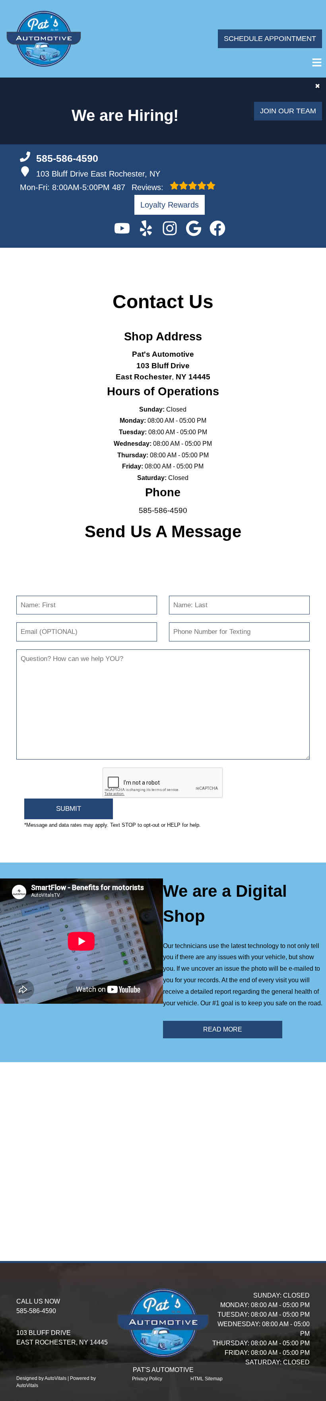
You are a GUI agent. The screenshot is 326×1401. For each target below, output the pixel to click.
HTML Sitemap (206, 1379)
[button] (122, 228)
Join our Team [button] (288, 111)
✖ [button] (317, 86)
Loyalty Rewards (169, 204)
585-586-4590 (163, 510)
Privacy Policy (147, 1379)
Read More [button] (222, 1029)
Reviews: (139, 187)
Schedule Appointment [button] (270, 39)
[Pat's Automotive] (43, 39)
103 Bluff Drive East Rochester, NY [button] (98, 173)
